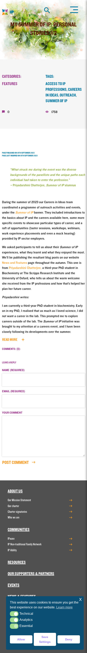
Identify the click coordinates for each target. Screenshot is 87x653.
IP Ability (12, 550)
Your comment (12, 412)
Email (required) (13, 391)
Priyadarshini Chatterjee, (25, 268)
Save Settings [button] (45, 639)
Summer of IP (56, 101)
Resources (17, 562)
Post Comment (16, 462)
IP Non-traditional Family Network (24, 544)
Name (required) (13, 370)
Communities (19, 530)
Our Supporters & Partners (31, 574)
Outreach (68, 95)
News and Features (14, 262)
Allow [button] (21, 639)
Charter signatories (17, 511)
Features (9, 84)
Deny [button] (68, 639)
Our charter (13, 506)
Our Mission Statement (19, 500)
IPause (11, 538)
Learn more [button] (64, 607)
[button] (14, 613)
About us (15, 491)
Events (13, 585)
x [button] (80, 599)
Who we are (13, 517)
